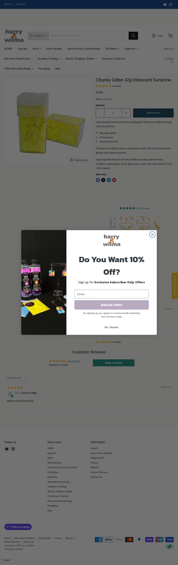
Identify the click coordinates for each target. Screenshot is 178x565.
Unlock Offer (112, 304)
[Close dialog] (152, 235)
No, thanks (112, 327)
